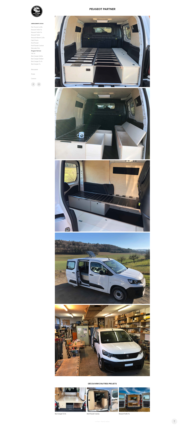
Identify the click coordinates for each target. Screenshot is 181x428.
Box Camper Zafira (37, 56)
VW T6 (33, 53)
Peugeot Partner (36, 51)
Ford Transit (35, 43)
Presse (33, 74)
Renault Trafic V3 (36, 30)
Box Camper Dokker (37, 59)
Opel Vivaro (34, 40)
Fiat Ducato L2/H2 (36, 27)
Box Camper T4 (35, 64)
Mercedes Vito (35, 48)
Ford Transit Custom (37, 45)
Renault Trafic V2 (36, 32)
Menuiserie (34, 69)
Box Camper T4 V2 (36, 61)
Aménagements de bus (37, 23)
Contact (33, 78)
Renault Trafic (35, 35)
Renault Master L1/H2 (37, 37)
